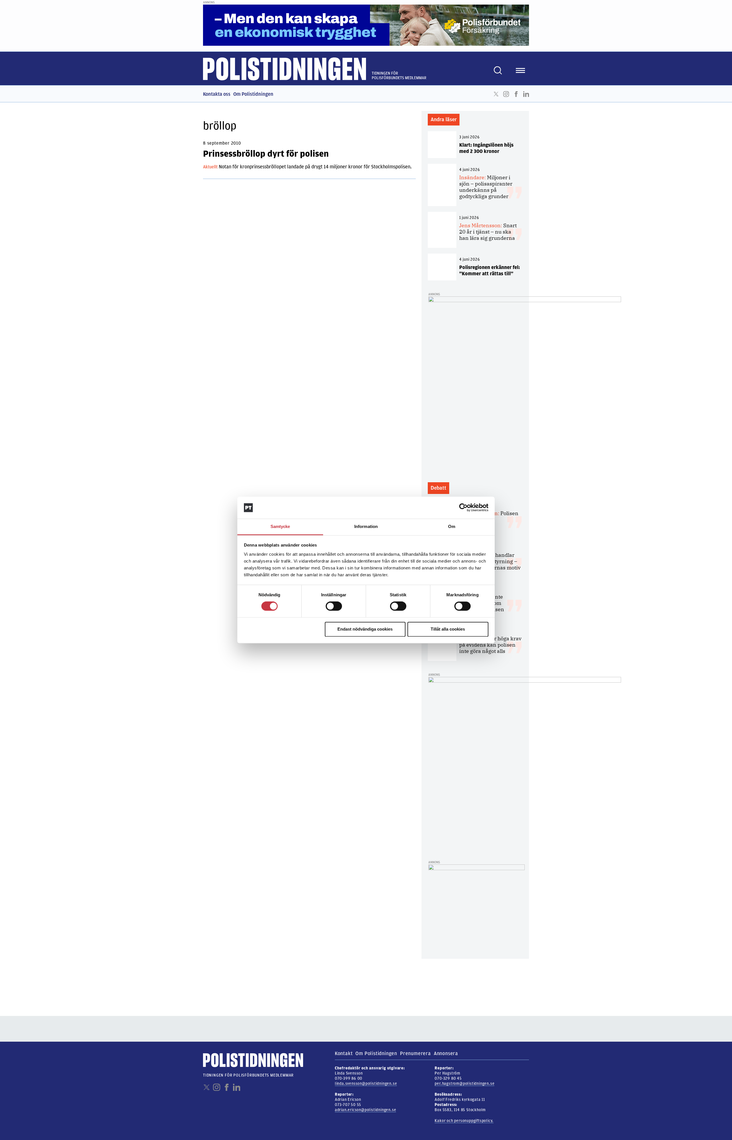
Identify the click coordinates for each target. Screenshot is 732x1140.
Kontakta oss (216, 94)
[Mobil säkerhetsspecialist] (524, 384)
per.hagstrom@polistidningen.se (464, 1083)
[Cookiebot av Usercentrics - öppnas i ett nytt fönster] (463, 507)
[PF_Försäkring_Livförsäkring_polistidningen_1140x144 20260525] (366, 24)
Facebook (516, 94)
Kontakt (344, 1053)
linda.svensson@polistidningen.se (366, 1083)
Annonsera (446, 1053)
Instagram (506, 94)
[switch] (334, 606)
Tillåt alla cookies (448, 629)
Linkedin (526, 94)
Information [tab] (366, 526)
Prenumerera (415, 1053)
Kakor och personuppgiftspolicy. (464, 1121)
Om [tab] (451, 526)
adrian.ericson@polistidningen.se (365, 1110)
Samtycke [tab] (280, 526)
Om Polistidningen (253, 94)
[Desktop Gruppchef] (476, 908)
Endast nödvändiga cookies (365, 629)
